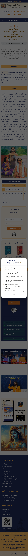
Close (14, 294)
